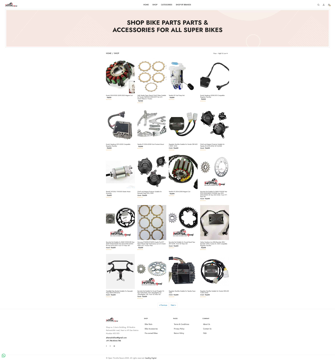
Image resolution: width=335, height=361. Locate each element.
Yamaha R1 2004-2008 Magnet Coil (179, 192)
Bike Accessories (151, 328)
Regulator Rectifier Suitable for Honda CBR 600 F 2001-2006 (214, 292)
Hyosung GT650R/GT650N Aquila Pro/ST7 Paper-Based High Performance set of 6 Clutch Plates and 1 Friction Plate (151, 243)
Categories (166, 4)
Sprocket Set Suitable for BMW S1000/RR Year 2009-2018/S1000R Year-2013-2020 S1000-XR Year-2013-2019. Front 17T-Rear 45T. (120, 243)
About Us (206, 324)
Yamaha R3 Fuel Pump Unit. (177, 95)
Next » (173, 305)
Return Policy (179, 333)
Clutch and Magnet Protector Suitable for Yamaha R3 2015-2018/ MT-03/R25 (212, 145)
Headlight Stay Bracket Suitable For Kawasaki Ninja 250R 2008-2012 (119, 292)
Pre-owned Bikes (151, 333)
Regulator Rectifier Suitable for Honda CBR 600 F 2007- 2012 (183, 145)
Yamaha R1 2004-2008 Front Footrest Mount (150, 144)
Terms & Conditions (181, 324)
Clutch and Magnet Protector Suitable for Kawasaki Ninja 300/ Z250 (149, 192)
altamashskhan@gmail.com (116, 337)
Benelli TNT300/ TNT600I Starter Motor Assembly (118, 192)
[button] (108, 76)
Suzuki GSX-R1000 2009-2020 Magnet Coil (119, 95)
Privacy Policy (179, 328)
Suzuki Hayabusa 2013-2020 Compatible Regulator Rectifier (118, 145)
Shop (154, 4)
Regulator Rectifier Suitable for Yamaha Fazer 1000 (182, 292)
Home (146, 4)
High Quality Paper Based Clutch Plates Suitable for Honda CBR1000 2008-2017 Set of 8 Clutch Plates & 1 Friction (151, 97)
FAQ (204, 333)
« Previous (163, 305)
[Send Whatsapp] (3, 355)
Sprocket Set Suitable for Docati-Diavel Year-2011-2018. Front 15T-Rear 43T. (182, 243)
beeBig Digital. (151, 358)
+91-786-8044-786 (113, 340)
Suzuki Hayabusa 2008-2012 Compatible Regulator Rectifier (212, 96)
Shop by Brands (183, 4)
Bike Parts (148, 324)
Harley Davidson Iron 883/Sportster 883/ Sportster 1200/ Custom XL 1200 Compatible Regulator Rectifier (213, 243)
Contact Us (207, 328)
